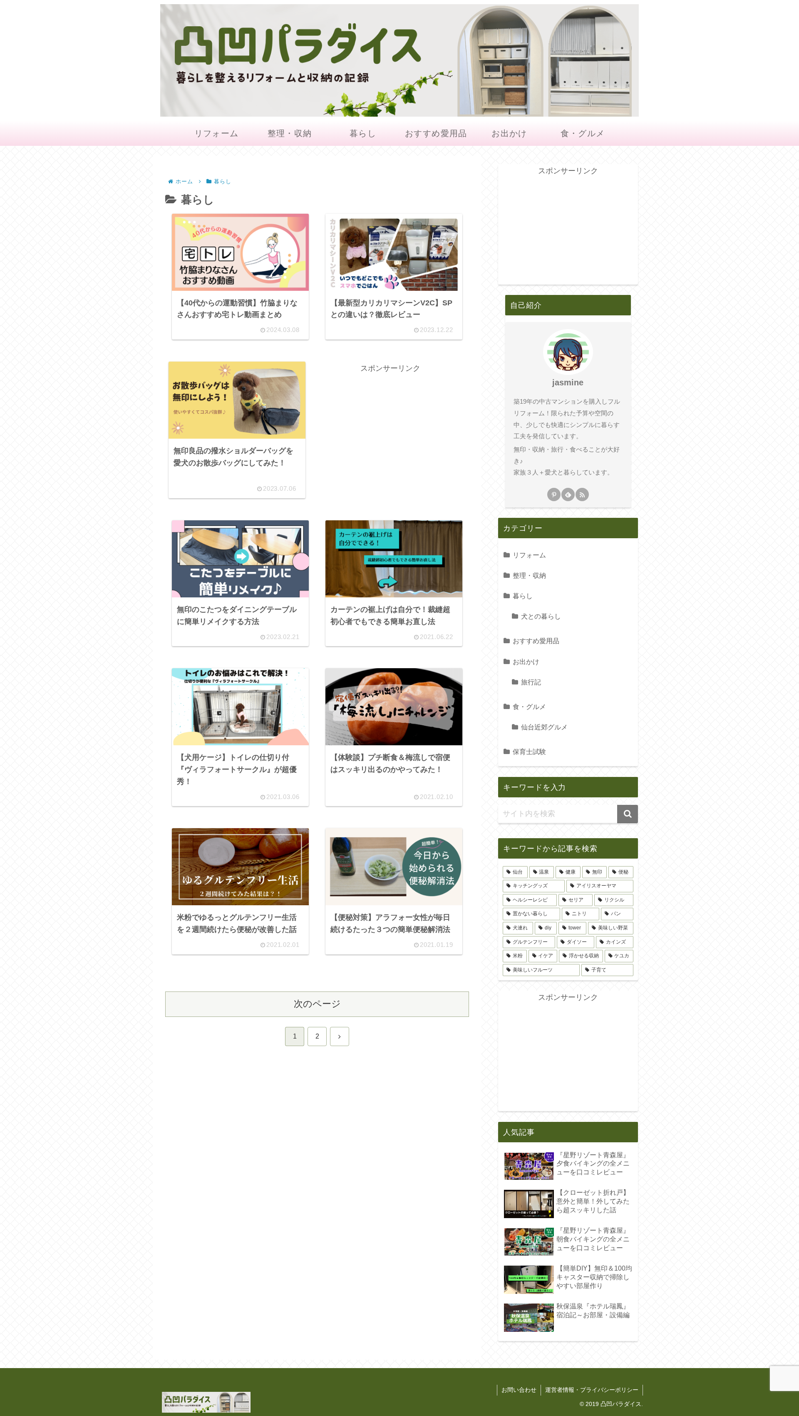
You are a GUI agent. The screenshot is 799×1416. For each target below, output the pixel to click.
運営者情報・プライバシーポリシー (591, 1389)
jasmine (567, 382)
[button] (627, 814)
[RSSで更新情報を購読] (582, 494)
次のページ (317, 1004)
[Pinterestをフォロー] (554, 494)
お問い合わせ (518, 1389)
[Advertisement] (390, 433)
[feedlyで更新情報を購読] (568, 494)
